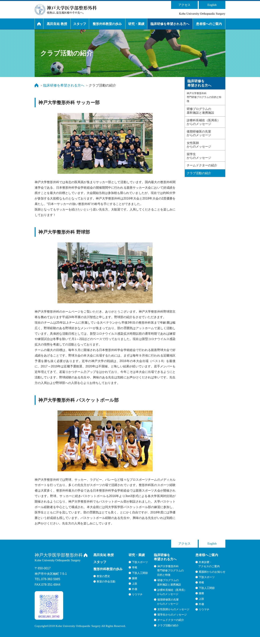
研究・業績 (136, 24)
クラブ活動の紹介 (199, 173)
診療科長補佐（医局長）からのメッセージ (203, 122)
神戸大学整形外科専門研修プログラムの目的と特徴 (204, 97)
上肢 (134, 583)
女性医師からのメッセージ (199, 144)
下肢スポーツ (140, 562)
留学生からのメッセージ (199, 155)
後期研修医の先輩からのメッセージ (199, 133)
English (212, 4)
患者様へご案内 (206, 555)
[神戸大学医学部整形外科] (66, 9)
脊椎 (134, 567)
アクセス (184, 4)
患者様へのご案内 (209, 24)
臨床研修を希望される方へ (170, 24)
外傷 (134, 589)
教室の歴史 (103, 576)
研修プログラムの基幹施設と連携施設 (200, 110)
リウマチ (137, 594)
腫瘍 (134, 578)
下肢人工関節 (140, 572)
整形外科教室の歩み (107, 24)
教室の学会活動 (106, 581)
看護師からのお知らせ (212, 571)
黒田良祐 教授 (57, 24)
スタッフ (79, 24)
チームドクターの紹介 (202, 165)
